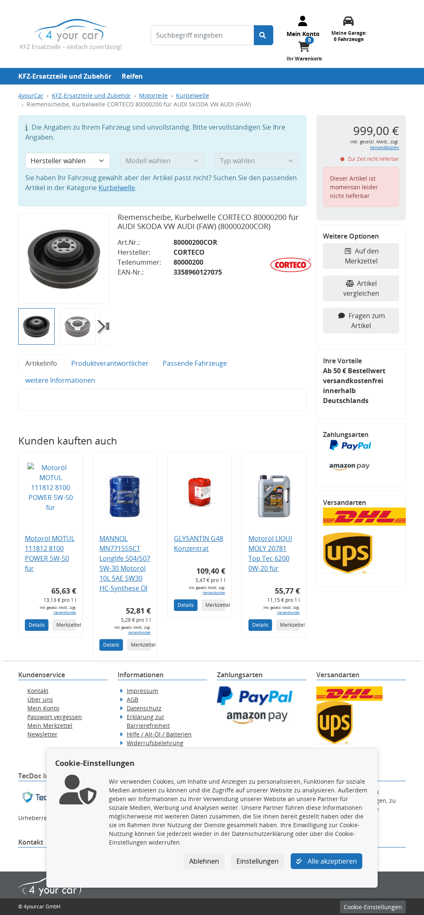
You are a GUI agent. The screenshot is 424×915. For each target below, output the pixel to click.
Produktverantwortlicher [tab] (110, 363)
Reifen (132, 76)
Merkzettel (66, 624)
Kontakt (37, 691)
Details (37, 624)
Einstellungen (257, 861)
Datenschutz (144, 708)
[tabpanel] (162, 400)
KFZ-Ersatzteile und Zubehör (64, 76)
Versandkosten (64, 612)
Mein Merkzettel (49, 725)
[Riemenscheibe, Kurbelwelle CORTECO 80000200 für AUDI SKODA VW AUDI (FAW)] (64, 258)
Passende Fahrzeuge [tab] (195, 363)
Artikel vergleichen (361, 288)
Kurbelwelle (192, 95)
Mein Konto (43, 708)
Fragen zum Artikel (367, 320)
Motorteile (153, 95)
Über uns (40, 699)
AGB (132, 699)
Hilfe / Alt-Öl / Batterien (159, 734)
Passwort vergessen (54, 717)
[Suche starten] (263, 35)
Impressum (142, 691)
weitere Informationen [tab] (60, 380)
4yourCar (30, 95)
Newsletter (42, 734)
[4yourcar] (70, 34)
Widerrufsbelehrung (155, 743)
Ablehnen (204, 861)
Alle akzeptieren (331, 861)
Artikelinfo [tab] (41, 363)
